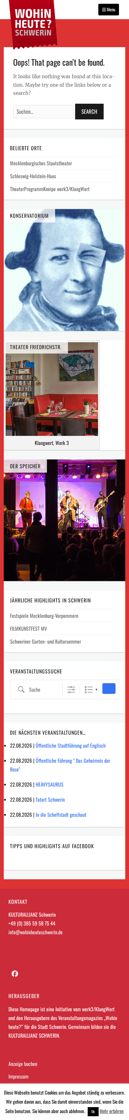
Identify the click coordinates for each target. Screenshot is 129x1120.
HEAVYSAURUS (50, 784)
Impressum (18, 1076)
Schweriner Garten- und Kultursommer (45, 641)
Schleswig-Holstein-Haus (33, 176)
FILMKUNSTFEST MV (28, 628)
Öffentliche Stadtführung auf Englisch (71, 745)
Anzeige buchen (22, 1064)
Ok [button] (93, 1111)
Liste (89, 690)
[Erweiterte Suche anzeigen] (71, 690)
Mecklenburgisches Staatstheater (41, 163)
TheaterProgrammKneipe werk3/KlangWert (50, 189)
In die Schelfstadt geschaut (61, 814)
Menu (110, 9)
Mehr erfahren (112, 1110)
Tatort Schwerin (50, 799)
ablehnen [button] (76, 1110)
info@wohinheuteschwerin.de (35, 932)
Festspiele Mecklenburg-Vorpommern (44, 615)
